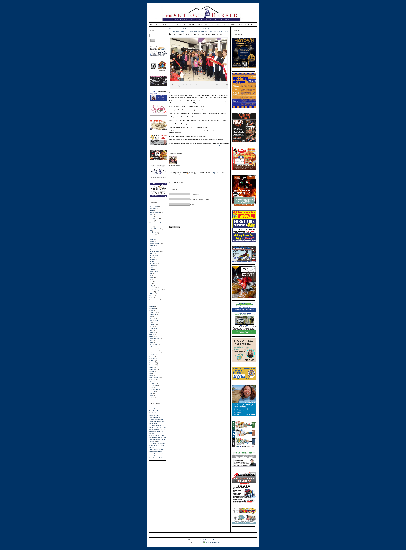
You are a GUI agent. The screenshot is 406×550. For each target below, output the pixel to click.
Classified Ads (203, 24)
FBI (150, 275)
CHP (150, 231)
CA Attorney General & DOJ (156, 223)
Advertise (192, 24)
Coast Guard (152, 235)
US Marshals (152, 391)
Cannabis (151, 227)
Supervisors (152, 379)
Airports (151, 210)
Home (152, 24)
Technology (152, 383)
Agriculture (152, 208)
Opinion (151, 336)
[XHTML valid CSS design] (211, 542)
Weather (151, 395)
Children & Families (154, 229)
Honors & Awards (154, 304)
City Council (152, 233)
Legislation (152, 324)
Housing (151, 306)
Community (152, 237)
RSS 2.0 (190, 174)
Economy (151, 265)
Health (151, 292)
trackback (212, 174)
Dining (151, 253)
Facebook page (218, 145)
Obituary (151, 334)
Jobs (150, 316)
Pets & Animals (153, 344)
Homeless (151, 302)
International (152, 314)
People (151, 342)
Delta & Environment (154, 251)
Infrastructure (152, 312)
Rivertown (152, 365)
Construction (152, 239)
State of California (153, 377)
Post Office (152, 355)
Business (151, 221)
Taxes (150, 381)
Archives (248, 24)
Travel (151, 387)
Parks (150, 340)
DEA (150, 249)
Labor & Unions (153, 320)
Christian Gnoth (198, 542)
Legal (150, 322)
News (150, 330)
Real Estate (152, 361)
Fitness (151, 281)
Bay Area (151, 217)
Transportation (153, 385)
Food (150, 283)
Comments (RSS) (211, 539)
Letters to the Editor (154, 338)
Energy (151, 269)
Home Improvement (154, 300)
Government (152, 288)
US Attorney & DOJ (154, 389)
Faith (150, 273)
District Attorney (153, 255)
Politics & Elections (154, 353)
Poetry (151, 347)
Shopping (151, 371)
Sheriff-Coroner (153, 369)
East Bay (151, 261)
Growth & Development (155, 290)
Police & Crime (153, 349)
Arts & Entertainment (154, 212)
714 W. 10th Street (174, 145)
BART (151, 214)
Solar (150, 373)
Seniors (151, 367)
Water (150, 393)
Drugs (151, 257)
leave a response (204, 174)
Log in (217, 539)
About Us (226, 24)
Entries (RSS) (202, 539)
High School (152, 294)
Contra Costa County (154, 243)
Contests (151, 241)
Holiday (151, 298)
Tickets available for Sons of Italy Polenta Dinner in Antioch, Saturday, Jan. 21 (189, 29)
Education (151, 267)
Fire (150, 279)
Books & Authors (153, 219)
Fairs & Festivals (153, 271)
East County (152, 263)
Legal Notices (216, 24)
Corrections (152, 245)
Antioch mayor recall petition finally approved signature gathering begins (156, 451)
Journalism (152, 318)
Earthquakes (152, 259)
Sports (151, 375)
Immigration (152, 308)
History (151, 296)
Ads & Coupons (153, 206)
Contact (240, 24)
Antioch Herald (194, 539)
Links (233, 24)
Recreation (152, 363)
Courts (151, 247)
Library (151, 326)
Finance (151, 277)
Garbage (151, 286)
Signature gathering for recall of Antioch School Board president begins (157, 455)
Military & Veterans (154, 328)
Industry (151, 310)
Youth (150, 397)
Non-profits (152, 332)
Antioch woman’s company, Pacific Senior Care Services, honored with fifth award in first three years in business (200, 31)
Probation (151, 357)
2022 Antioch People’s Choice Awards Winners (171, 24)
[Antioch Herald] (203, 22)
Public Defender (153, 359)
